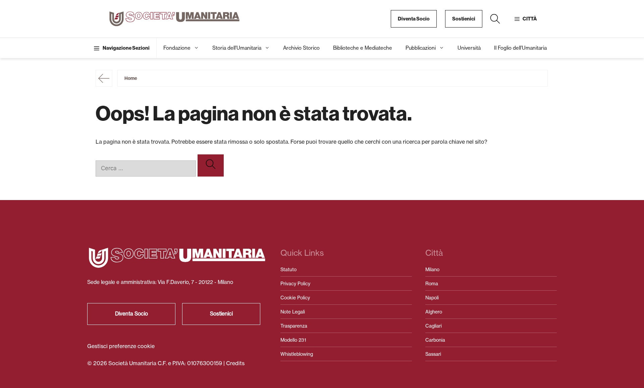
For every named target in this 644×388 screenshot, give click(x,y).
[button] (495, 19)
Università (469, 48)
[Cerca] (211, 165)
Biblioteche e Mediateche (362, 48)
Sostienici (463, 19)
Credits (235, 363)
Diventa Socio (414, 19)
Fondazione (177, 48)
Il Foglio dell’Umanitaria (520, 48)
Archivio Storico (301, 48)
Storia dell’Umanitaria (236, 48)
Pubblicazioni (421, 48)
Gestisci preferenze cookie (121, 346)
